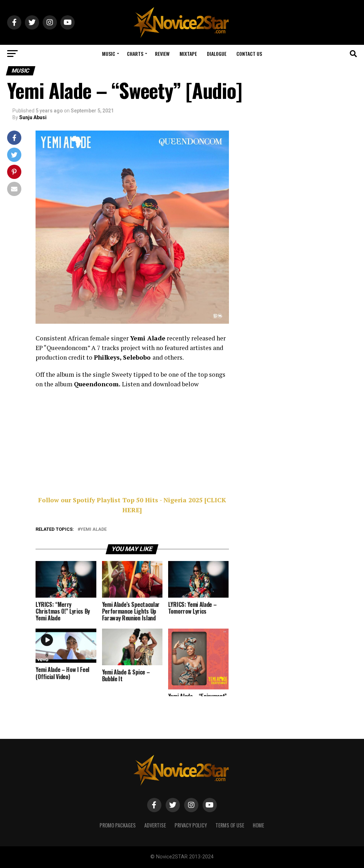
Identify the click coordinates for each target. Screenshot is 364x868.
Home (258, 825)
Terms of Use (229, 825)
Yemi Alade (93, 529)
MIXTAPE (188, 53)
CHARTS (135, 53)
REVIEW (162, 53)
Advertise (155, 825)
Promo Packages (118, 825)
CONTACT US (249, 53)
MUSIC (108, 53)
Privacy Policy (191, 825)
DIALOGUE (216, 53)
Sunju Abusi (33, 117)
